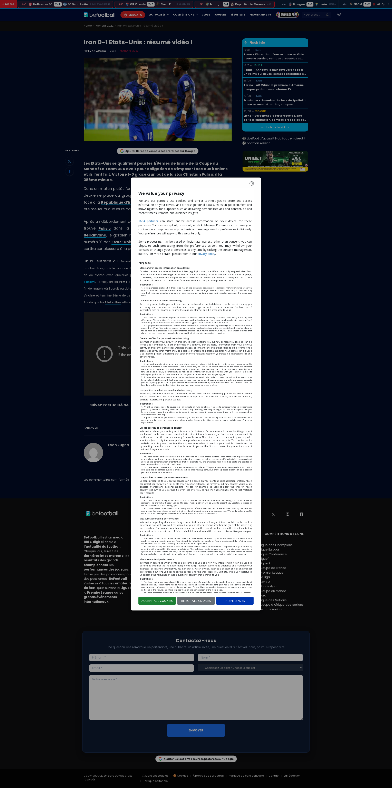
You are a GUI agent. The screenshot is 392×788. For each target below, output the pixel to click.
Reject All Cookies (196, 601)
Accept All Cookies (157, 601)
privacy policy (206, 254)
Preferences (235, 601)
